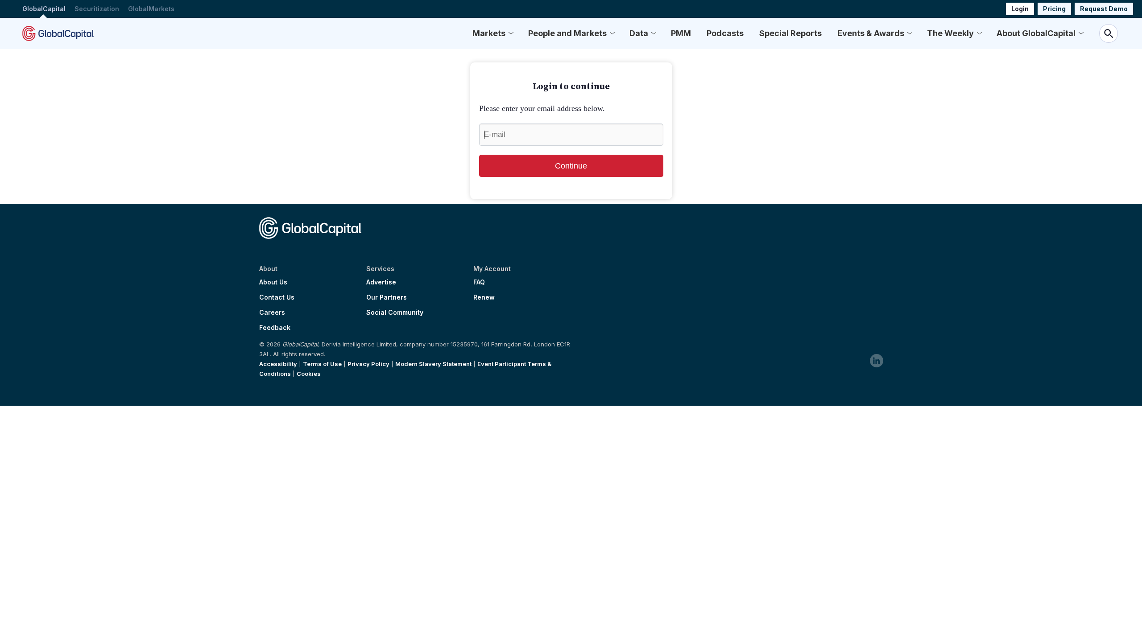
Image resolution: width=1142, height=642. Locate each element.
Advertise (381, 282)
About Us (273, 282)
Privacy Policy (368, 363)
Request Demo (1104, 8)
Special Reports (790, 33)
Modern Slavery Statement (433, 363)
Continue (571, 165)
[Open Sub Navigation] (511, 33)
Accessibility (278, 363)
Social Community (394, 312)
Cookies (309, 373)
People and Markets (567, 33)
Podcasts (725, 33)
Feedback (274, 328)
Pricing (1054, 8)
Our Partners (386, 297)
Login (1020, 8)
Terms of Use (322, 363)
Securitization (96, 8)
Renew (484, 297)
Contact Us (276, 297)
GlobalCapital (44, 8)
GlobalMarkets (151, 8)
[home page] (58, 33)
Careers (272, 312)
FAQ (479, 282)
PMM (681, 33)
